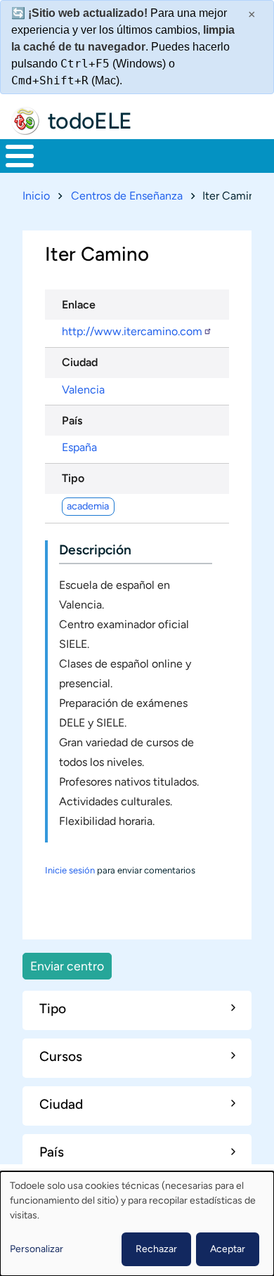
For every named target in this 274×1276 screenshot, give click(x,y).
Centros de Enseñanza (127, 195)
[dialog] (137, 1223)
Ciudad (80, 362)
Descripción (95, 550)
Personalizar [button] (36, 1249)
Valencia (83, 389)
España (79, 447)
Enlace (79, 304)
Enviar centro (67, 965)
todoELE (90, 121)
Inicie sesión (70, 870)
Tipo (73, 478)
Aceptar (227, 1249)
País (72, 420)
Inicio (36, 195)
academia (88, 506)
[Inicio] (25, 121)
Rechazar (156, 1249)
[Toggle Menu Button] (19, 156)
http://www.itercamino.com (132, 331)
